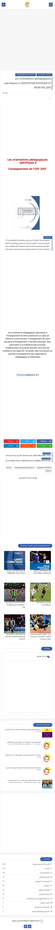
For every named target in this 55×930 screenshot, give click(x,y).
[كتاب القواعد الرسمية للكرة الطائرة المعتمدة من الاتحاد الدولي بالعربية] (40, 623)
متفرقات (46, 886)
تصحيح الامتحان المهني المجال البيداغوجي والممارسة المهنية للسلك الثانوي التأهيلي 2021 (27, 243)
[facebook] (25, 926)
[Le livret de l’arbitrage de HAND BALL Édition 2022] (14, 560)
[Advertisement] (27, 42)
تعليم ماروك (16, 921)
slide (47, 471)
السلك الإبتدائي (44, 877)
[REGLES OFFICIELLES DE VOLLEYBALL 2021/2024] (40, 560)
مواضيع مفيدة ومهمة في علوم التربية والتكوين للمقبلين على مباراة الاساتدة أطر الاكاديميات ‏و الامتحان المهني (24, 744)
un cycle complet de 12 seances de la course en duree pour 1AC (27, 246)
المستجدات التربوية (42, 882)
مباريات (47, 869)
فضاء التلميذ (45, 903)
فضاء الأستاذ (45, 873)
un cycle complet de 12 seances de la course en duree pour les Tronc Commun (27, 249)
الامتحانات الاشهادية (42, 907)
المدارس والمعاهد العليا (41, 912)
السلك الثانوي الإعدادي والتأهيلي (38, 899)
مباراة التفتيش (44, 894)
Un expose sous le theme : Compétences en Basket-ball (15, 605)
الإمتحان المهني (44, 890)
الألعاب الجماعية (44, 75)
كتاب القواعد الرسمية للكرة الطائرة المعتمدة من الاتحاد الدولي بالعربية (40, 637)
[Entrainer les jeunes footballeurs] (40, 592)
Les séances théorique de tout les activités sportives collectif (15, 637)
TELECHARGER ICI (27, 375)
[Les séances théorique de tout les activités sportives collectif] (14, 623)
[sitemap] (29, 926)
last (8, 468)
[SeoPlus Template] (41, 921)
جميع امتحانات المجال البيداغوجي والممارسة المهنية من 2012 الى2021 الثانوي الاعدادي (27, 240)
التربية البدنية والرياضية (25, 75)
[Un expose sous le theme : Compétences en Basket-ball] (14, 592)
